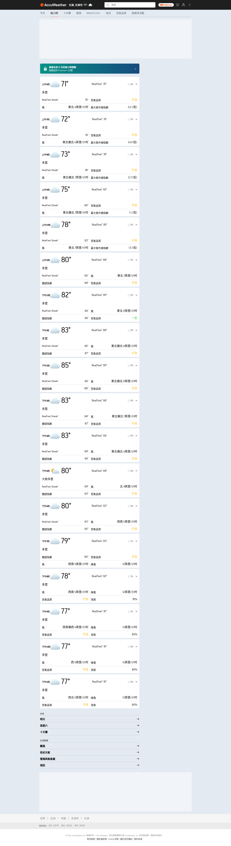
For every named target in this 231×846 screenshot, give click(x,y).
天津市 (75, 818)
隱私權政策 (102, 839)
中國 (63, 818)
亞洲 (52, 818)
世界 (42, 818)
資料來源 (138, 839)
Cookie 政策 (113, 839)
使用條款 (91, 839)
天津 (86, 818)
